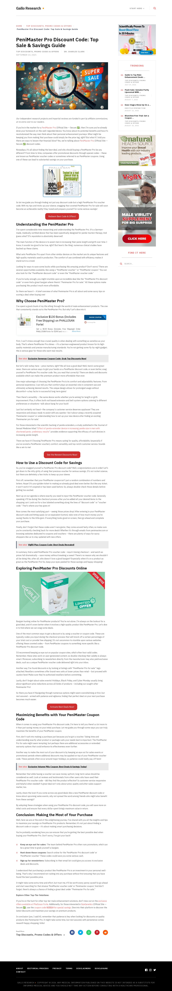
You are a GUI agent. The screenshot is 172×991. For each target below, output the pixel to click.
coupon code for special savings (52, 907)
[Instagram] (150, 970)
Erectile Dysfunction (135, 108)
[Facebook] (146, 970)
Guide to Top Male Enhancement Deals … (135, 76)
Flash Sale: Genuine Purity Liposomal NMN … (137, 91)
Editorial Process (38, 968)
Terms (69, 968)
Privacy (57, 968)
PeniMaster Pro (49, 127)
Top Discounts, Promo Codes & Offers (37, 52)
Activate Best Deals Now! (62, 706)
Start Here (136, 8)
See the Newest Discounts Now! (62, 454)
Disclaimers (83, 968)
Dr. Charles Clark (74, 52)
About (19, 968)
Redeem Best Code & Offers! (62, 216)
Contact (21, 972)
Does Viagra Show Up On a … (138, 105)
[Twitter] (154, 970)
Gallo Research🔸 (30, 8)
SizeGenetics (87, 904)
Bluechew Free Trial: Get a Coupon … (137, 117)
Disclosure (101, 968)
